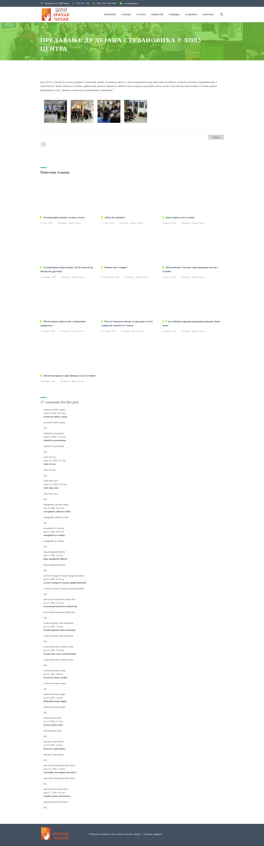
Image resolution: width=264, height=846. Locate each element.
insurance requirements (53, 741)
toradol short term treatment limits (58, 647)
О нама (126, 14)
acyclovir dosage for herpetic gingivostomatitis (64, 576)
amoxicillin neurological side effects (59, 765)
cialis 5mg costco (51, 481)
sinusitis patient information (56, 789)
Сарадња (174, 14)
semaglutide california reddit (56, 504)
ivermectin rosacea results (55, 670)
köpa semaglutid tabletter (54, 552)
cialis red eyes (50, 457)
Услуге (141, 14)
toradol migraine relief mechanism (58, 623)
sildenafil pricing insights (54, 694)
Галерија (191, 14)
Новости (157, 14)
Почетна (110, 14)
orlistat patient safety (53, 718)
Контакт (208, 14)
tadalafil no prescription (54, 433)
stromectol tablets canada (54, 410)
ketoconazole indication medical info (59, 599)
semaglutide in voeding (54, 528)
